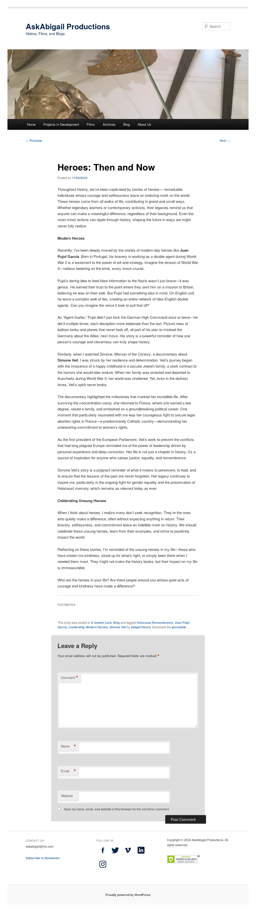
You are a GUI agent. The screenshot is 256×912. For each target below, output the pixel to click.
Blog (126, 124)
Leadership (76, 627)
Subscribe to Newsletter (43, 858)
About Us (144, 124)
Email (68, 771)
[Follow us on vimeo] (128, 855)
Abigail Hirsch (141, 627)
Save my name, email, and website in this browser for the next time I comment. (117, 809)
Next (225, 140)
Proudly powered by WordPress (128, 894)
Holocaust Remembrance (155, 622)
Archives (109, 124)
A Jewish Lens (101, 622)
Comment (69, 678)
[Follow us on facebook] (102, 855)
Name (68, 746)
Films (91, 124)
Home (31, 124)
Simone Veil (118, 627)
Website (67, 795)
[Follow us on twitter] (115, 855)
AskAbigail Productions (68, 26)
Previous (34, 140)
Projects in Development (61, 124)
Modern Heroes (97, 627)
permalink (179, 627)
